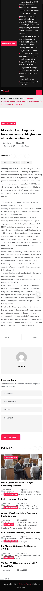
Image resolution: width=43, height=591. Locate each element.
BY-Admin (7, 490)
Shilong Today (25, 584)
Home (3, 98)
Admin (21, 366)
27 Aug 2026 (22, 570)
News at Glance (16, 98)
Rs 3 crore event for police (14, 499)
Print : (5, 163)
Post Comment (11, 437)
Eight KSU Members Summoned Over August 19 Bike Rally (28, 82)
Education (8, 558)
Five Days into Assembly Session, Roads (20, 533)
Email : (14, 163)
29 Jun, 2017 (20, 143)
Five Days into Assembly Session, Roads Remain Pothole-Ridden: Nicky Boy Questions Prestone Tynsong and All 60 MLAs (29, 42)
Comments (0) (9, 146)
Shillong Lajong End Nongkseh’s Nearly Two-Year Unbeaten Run (28, 62)
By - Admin (7, 143)
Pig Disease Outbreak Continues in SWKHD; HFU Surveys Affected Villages (28, 53)
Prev (7, 337)
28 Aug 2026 (22, 490)
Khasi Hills (8, 524)
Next (35, 337)
